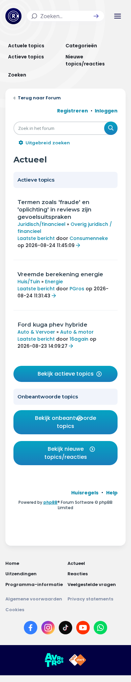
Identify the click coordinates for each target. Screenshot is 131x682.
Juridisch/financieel (41, 224)
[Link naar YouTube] (83, 629)
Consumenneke (89, 238)
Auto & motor (77, 332)
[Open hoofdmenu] (118, 16)
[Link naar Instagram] (48, 629)
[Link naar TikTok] (65, 629)
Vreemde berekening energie (60, 274)
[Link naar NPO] (77, 660)
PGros (77, 288)
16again (79, 339)
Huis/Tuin (28, 281)
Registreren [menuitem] (72, 110)
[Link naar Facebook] (30, 629)
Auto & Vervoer (36, 332)
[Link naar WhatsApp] (100, 629)
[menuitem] (84, 492)
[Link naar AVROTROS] (54, 660)
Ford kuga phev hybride (52, 324)
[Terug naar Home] (13, 16)
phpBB (50, 502)
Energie (54, 281)
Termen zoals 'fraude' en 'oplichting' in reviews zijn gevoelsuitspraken (54, 209)
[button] (96, 16)
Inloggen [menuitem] (106, 110)
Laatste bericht (36, 238)
